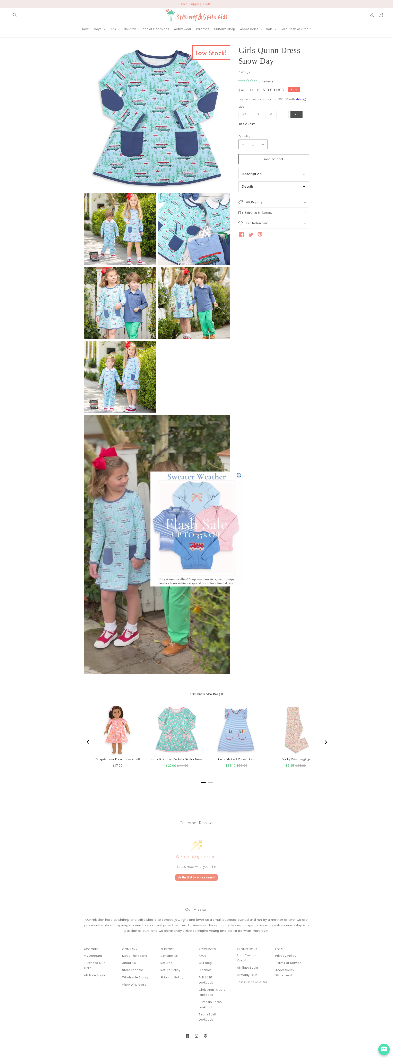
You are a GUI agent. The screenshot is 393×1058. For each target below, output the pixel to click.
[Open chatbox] (384, 1049)
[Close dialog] (239, 475)
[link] (196, 529)
